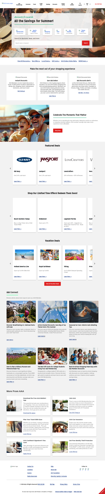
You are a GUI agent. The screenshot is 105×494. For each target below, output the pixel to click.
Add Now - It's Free (83, 92)
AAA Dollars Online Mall (68, 61)
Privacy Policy (63, 484)
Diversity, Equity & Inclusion (59, 476)
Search (86, 43)
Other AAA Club (78, 492)
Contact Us (30, 466)
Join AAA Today (73, 412)
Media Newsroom (32, 476)
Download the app (28, 413)
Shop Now (58, 130)
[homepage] (7, 4)
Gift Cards (55, 61)
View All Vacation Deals (52, 284)
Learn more (9, 340)
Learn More (52, 96)
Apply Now (26, 453)
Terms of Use (76, 484)
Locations (30, 470)
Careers (29, 473)
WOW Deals (82, 61)
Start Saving (21, 91)
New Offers (35, 61)
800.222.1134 (41, 484)
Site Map (52, 484)
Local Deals (45, 61)
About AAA (53, 470)
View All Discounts (23, 61)
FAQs (52, 466)
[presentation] (10, 168)
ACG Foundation (55, 473)
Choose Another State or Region (63, 492)
